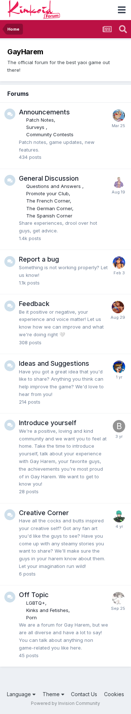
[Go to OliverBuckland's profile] (118, 598)
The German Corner (49, 208)
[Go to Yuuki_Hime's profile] (118, 307)
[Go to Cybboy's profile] (119, 516)
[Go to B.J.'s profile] (119, 367)
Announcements (44, 112)
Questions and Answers (54, 186)
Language (19, 694)
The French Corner (48, 201)
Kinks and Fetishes (47, 610)
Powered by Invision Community (65, 703)
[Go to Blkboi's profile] (119, 426)
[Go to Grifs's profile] (118, 182)
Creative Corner (44, 513)
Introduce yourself (47, 423)
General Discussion (49, 178)
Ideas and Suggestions (54, 363)
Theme (52, 694)
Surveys (36, 127)
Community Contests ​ (50, 134)
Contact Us (84, 694)
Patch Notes (40, 120)
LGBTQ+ (35, 603)
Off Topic (34, 595)
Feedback (34, 303)
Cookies (114, 694)
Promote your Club (47, 193)
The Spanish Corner (49, 216)
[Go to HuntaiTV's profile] (119, 262)
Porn (31, 617)
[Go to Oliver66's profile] (118, 115)
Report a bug (39, 259)
